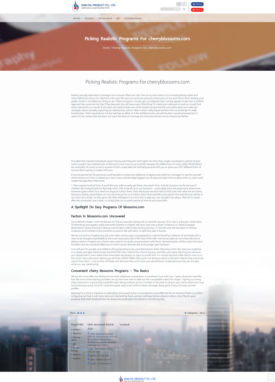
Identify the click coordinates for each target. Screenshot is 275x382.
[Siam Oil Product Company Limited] (94, 6)
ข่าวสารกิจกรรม (75, 349)
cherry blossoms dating (97, 228)
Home (106, 48)
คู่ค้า (74, 344)
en (184, 4)
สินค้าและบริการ (75, 339)
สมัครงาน (199, 10)
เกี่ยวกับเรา (77, 333)
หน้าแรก (76, 329)
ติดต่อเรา (199, 4)
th (179, 4)
